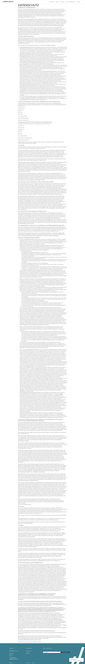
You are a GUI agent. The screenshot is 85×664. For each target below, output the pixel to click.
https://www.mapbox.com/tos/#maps (48, 548)
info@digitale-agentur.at (13, 659)
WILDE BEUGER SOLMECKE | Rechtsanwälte (27, 639)
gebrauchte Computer (29, 638)
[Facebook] (10, 662)
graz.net (36, 641)
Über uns (57, 1)
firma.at (30, 641)
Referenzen (62, 1)
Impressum (33, 662)
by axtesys (16, 650)
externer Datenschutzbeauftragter (44, 637)
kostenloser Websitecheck (71, 1)
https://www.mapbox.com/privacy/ (39, 559)
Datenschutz (28, 662)
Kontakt (78, 1)
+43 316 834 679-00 (12, 657)
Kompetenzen (51, 1)
